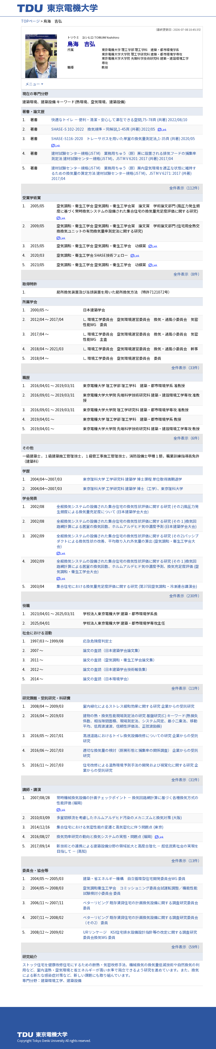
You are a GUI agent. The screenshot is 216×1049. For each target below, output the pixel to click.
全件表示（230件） (185, 595)
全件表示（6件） (188, 438)
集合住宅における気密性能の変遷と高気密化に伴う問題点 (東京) (110, 827)
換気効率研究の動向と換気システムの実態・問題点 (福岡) (104, 836)
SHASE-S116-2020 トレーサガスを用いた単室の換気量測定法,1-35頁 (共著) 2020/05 (123, 138)
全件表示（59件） (186, 946)
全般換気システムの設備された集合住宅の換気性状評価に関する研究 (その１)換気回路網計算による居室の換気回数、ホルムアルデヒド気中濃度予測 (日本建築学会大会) (127, 523)
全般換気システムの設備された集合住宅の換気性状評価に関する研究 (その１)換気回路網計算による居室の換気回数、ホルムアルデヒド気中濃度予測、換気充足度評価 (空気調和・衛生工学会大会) (128, 566)
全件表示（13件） (186, 860)
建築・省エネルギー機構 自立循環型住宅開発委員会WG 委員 (134, 878)
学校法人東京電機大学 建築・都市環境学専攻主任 (124, 623)
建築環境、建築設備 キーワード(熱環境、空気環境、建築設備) (73, 101)
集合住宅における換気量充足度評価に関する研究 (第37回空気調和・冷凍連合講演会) (127, 586)
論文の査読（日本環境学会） (107, 678)
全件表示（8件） (188, 274)
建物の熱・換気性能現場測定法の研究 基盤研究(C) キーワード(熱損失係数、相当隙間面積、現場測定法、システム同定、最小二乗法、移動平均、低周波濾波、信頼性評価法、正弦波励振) (140, 721)
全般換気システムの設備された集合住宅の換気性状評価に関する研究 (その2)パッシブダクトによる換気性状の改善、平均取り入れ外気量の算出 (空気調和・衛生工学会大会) (128, 541)
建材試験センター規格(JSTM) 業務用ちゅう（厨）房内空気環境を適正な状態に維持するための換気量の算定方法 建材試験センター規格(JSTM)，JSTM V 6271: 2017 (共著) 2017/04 (123, 173)
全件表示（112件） (185, 188)
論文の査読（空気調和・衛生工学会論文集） (120, 659)
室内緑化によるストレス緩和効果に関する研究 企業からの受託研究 (138, 706)
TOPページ (30, 21)
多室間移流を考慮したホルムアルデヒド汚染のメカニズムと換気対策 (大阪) (119, 817)
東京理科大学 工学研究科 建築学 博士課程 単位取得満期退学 (132, 479)
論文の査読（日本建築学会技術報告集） (116, 669)
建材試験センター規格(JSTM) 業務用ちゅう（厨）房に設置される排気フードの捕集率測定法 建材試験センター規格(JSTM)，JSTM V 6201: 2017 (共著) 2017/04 (123, 156)
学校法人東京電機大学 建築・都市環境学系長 (120, 613)
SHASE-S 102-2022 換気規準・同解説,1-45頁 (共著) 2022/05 (103, 129)
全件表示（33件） (186, 367)
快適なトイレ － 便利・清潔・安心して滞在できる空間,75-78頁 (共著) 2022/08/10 (119, 119)
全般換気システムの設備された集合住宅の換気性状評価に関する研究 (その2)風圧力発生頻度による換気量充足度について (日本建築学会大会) (128, 509)
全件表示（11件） (186, 688)
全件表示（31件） (186, 779)
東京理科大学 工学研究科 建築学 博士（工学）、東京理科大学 (133, 488)
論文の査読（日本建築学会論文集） (112, 650)
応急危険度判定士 (97, 641)
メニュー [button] (32, 83)
